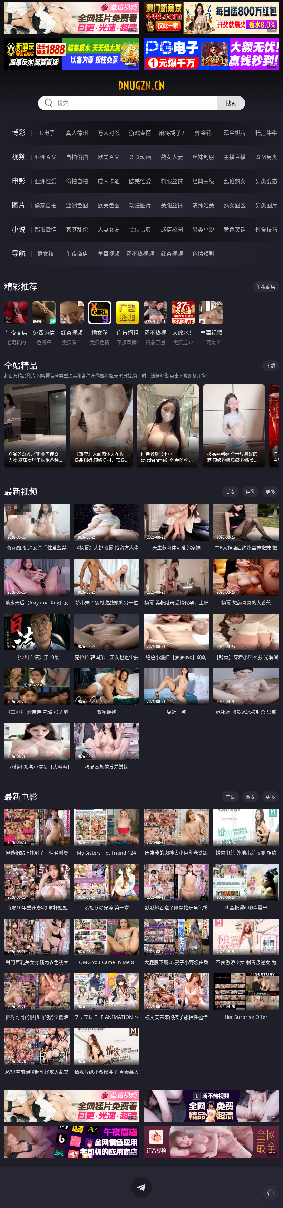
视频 (19, 157)
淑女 (250, 796)
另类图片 (266, 205)
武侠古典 (140, 229)
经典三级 (203, 181)
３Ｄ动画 (140, 157)
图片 (19, 205)
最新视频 (20, 491)
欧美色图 (109, 205)
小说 (19, 229)
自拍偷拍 (77, 157)
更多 (270, 491)
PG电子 (45, 133)
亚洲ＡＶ (46, 157)
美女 (230, 491)
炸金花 (203, 133)
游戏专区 (140, 133)
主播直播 (235, 157)
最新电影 (20, 796)
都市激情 (46, 229)
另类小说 (203, 229)
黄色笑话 (235, 229)
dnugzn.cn (141, 85)
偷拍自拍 (77, 181)
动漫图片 (140, 205)
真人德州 (77, 133)
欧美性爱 (140, 181)
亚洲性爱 (46, 181)
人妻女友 (109, 229)
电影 (19, 181)
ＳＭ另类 (266, 157)
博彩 (19, 132)
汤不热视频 (140, 253)
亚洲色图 (77, 205)
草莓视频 (109, 253)
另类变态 (266, 181)
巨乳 (250, 491)
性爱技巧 (266, 229)
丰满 (230, 796)
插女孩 (45, 253)
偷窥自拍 (46, 205)
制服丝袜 (172, 181)
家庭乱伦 (77, 229)
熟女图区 (235, 205)
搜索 (231, 103)
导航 (19, 253)
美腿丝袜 (172, 205)
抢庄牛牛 (266, 133)
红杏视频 (172, 253)
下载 (270, 365)
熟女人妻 (172, 157)
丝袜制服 (203, 157)
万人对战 (109, 133)
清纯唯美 (203, 205)
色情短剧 (203, 253)
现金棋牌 (235, 133)
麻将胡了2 (171, 133)
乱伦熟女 (235, 181)
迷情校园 (172, 229)
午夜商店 (77, 253)
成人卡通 (109, 181)
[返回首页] (270, 1193)
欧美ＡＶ (109, 157)
